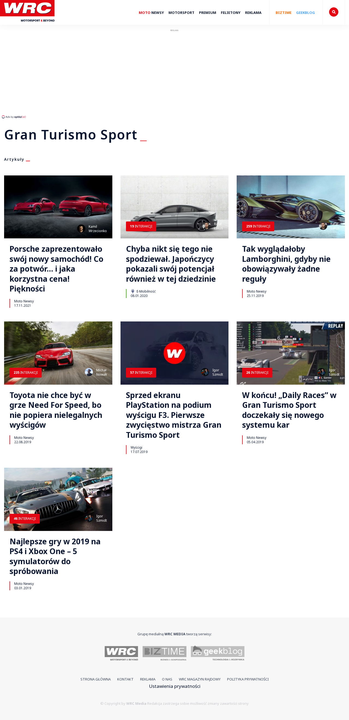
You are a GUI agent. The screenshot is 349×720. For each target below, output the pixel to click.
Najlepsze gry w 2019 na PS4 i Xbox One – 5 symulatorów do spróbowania (55, 556)
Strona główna (95, 679)
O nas (167, 679)
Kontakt (125, 679)
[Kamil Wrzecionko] (81, 228)
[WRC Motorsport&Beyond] (29, 24)
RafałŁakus (218, 225)
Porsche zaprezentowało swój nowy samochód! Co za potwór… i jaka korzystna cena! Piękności (56, 268)
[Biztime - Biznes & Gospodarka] (164, 654)
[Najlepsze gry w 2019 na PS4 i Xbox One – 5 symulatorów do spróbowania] (58, 499)
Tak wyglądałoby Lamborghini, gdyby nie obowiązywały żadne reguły (286, 264)
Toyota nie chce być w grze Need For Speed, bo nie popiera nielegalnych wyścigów (56, 410)
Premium (207, 12)
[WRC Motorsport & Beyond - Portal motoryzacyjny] (121, 654)
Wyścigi (136, 447)
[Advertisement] (102, 73)
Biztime (283, 12)
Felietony (230, 12)
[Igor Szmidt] (205, 372)
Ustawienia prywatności (174, 686)
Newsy (151, 12)
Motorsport (181, 12)
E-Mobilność (146, 291)
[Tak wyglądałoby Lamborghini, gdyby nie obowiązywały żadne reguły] (291, 207)
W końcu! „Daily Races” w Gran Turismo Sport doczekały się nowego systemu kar (289, 410)
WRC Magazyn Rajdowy (200, 679)
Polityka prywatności (248, 679)
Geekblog (305, 12)
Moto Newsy (24, 301)
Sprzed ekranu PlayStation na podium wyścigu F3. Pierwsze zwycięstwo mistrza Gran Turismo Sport (173, 415)
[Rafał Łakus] (207, 226)
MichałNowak (101, 372)
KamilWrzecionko (98, 228)
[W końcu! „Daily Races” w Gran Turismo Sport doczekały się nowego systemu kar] (291, 353)
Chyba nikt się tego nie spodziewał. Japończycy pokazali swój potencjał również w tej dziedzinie (171, 264)
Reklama (253, 12)
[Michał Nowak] (89, 372)
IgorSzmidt (217, 372)
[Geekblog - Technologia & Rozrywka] (218, 654)
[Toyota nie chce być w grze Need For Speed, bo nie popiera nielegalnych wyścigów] (58, 353)
